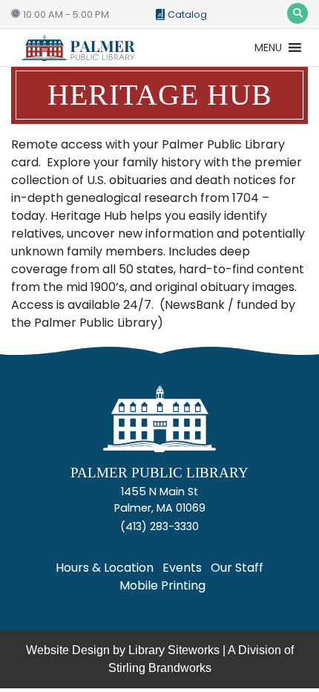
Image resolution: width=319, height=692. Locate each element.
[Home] (159, 424)
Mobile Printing (162, 585)
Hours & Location (105, 567)
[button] (268, 47)
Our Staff (237, 567)
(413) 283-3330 (159, 526)
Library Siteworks (174, 650)
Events (182, 567)
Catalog (187, 14)
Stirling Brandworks (159, 668)
